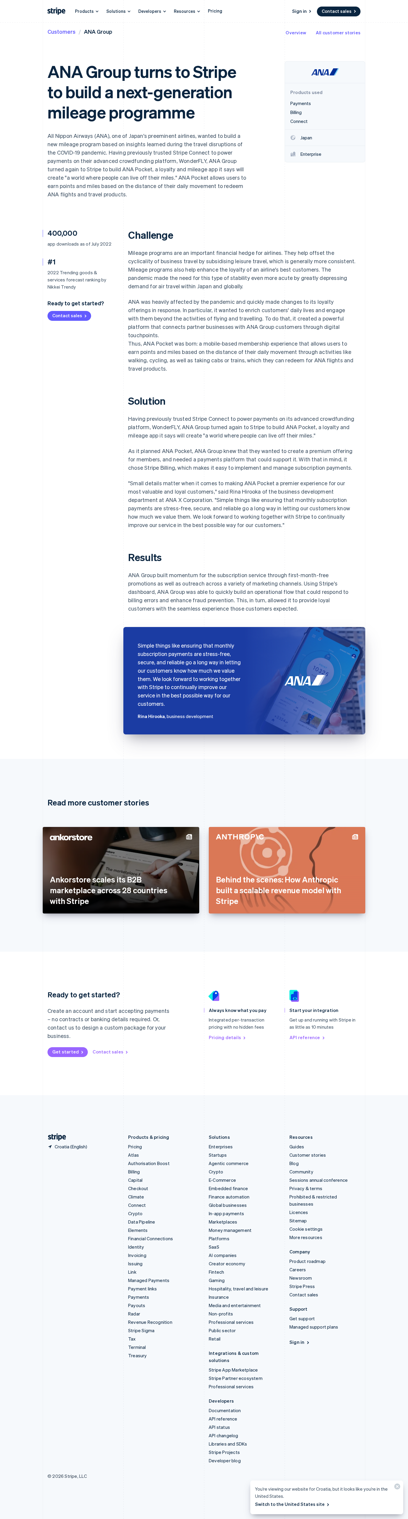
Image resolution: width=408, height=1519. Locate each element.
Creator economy (227, 1264)
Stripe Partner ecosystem (236, 1378)
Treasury (137, 1355)
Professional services (231, 1322)
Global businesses (228, 1205)
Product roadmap (307, 1261)
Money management (230, 1230)
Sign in (299, 11)
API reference (304, 1037)
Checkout (138, 1188)
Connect (137, 1205)
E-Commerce (222, 1180)
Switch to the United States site (290, 1504)
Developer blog (225, 1460)
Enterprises (221, 1147)
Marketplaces (223, 1222)
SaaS (214, 1247)
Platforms (219, 1238)
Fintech (216, 1272)
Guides (296, 1147)
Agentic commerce (229, 1163)
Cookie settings (306, 1229)
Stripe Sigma (141, 1330)
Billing (134, 1172)
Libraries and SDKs (228, 1444)
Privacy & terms (305, 1188)
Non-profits (221, 1314)
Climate (136, 1197)
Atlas (133, 1155)
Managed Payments (148, 1280)
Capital (135, 1180)
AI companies (223, 1255)
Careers (297, 1269)
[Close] (396, 1488)
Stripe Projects (224, 1452)
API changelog (223, 1435)
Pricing (215, 10)
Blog (294, 1163)
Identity (136, 1247)
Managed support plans (313, 1327)
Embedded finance (228, 1188)
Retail (214, 1339)
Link (132, 1272)
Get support (302, 1318)
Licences (298, 1212)
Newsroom (300, 1278)
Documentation (225, 1410)
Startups (218, 1155)
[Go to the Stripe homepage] (54, 1137)
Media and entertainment (235, 1305)
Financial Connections (150, 1238)
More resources (305, 1237)
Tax (132, 1339)
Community (301, 1172)
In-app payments (226, 1213)
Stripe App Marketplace (233, 1370)
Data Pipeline (141, 1222)
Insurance (219, 1297)
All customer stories (338, 33)
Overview (296, 33)
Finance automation (229, 1197)
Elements (138, 1230)
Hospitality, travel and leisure (238, 1289)
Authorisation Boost (149, 1163)
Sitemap (298, 1221)
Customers (61, 31)
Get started (65, 1052)
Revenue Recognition (150, 1322)
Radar (134, 1314)
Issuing (135, 1264)
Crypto (135, 1213)
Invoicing (137, 1255)
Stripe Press (302, 1286)
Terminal (137, 1347)
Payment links (142, 1289)
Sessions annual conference (318, 1180)
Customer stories (307, 1155)
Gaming (217, 1280)
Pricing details (225, 1037)
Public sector (222, 1330)
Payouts (136, 1305)
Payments (138, 1297)
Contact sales (337, 11)
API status (219, 1427)
